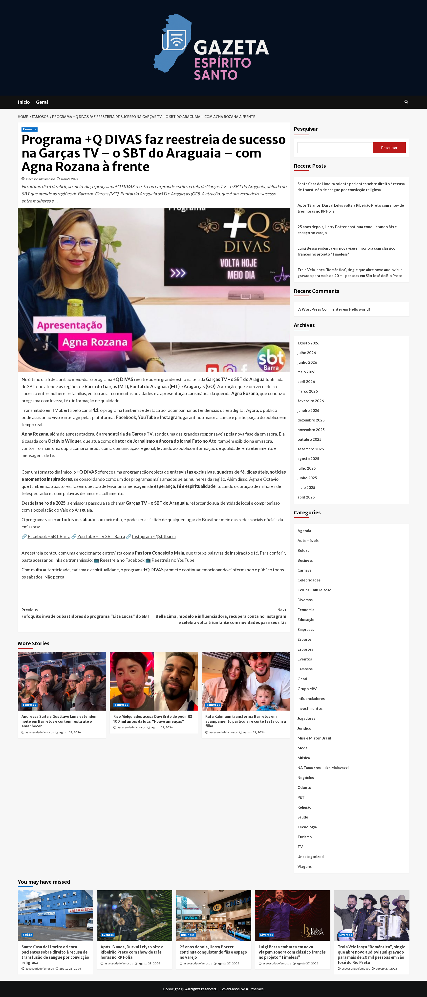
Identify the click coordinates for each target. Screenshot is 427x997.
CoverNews (229, 988)
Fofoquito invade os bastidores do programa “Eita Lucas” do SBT (85, 613)
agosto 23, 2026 (70, 732)
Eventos (305, 659)
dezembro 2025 (311, 420)
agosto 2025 (308, 458)
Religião (304, 807)
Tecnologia (307, 827)
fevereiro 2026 (311, 401)
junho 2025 (307, 478)
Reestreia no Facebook (122, 560)
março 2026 (308, 391)
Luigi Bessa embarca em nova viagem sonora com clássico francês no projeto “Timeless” (346, 251)
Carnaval (305, 570)
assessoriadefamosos (40, 179)
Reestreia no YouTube (172, 560)
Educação (306, 619)
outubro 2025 (309, 439)
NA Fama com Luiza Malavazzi (323, 767)
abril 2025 (306, 497)
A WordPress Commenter (320, 309)
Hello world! (359, 309)
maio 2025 (306, 487)
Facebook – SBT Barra (49, 536)
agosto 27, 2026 (228, 963)
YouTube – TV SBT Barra (101, 536)
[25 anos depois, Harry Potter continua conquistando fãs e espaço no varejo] (213, 915)
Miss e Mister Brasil (314, 738)
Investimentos (310, 708)
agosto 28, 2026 (70, 968)
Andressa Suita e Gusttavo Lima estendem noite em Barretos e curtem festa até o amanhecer (59, 721)
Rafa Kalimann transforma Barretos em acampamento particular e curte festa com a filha (245, 721)
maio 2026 (306, 372)
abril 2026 (306, 381)
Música (304, 758)
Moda (302, 748)
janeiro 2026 (308, 410)
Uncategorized (311, 856)
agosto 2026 (308, 343)
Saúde (303, 817)
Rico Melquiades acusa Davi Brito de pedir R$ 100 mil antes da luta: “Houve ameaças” (152, 719)
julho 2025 (307, 468)
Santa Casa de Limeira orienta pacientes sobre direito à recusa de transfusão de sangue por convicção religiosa (351, 186)
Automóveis (308, 540)
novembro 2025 (311, 429)
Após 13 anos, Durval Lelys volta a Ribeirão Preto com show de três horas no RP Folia (351, 208)
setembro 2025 (311, 449)
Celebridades (309, 580)
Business (305, 560)
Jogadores (306, 718)
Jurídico (304, 728)
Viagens (305, 866)
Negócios (306, 777)
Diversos (305, 600)
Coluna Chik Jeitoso (314, 590)
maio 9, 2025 (69, 179)
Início (24, 102)
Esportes (305, 649)
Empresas (306, 629)
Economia (306, 609)
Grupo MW (307, 688)
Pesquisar (306, 129)
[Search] (406, 102)
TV (300, 846)
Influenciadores (311, 698)
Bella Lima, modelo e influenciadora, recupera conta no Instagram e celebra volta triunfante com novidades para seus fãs (221, 616)
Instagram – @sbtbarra (154, 536)
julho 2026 (307, 352)
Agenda (304, 530)
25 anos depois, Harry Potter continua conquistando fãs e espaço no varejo (347, 229)
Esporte (304, 639)
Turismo (305, 837)
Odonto (304, 787)
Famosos (29, 129)
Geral (42, 102)
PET (301, 797)
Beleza (303, 550)
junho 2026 (307, 362)
